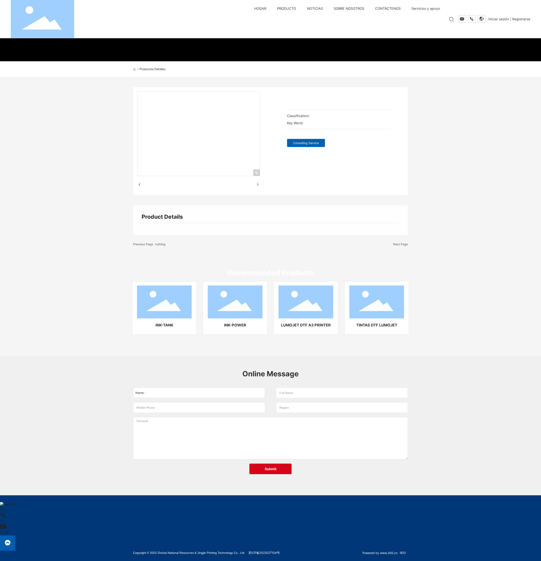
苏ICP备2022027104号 (264, 552)
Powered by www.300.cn (380, 553)
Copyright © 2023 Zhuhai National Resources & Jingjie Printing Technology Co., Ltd (188, 552)
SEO (403, 552)
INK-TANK (164, 325)
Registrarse (521, 19)
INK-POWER (235, 325)
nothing (160, 244)
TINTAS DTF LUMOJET (376, 325)
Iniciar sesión (499, 19)
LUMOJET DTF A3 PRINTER (306, 325)
